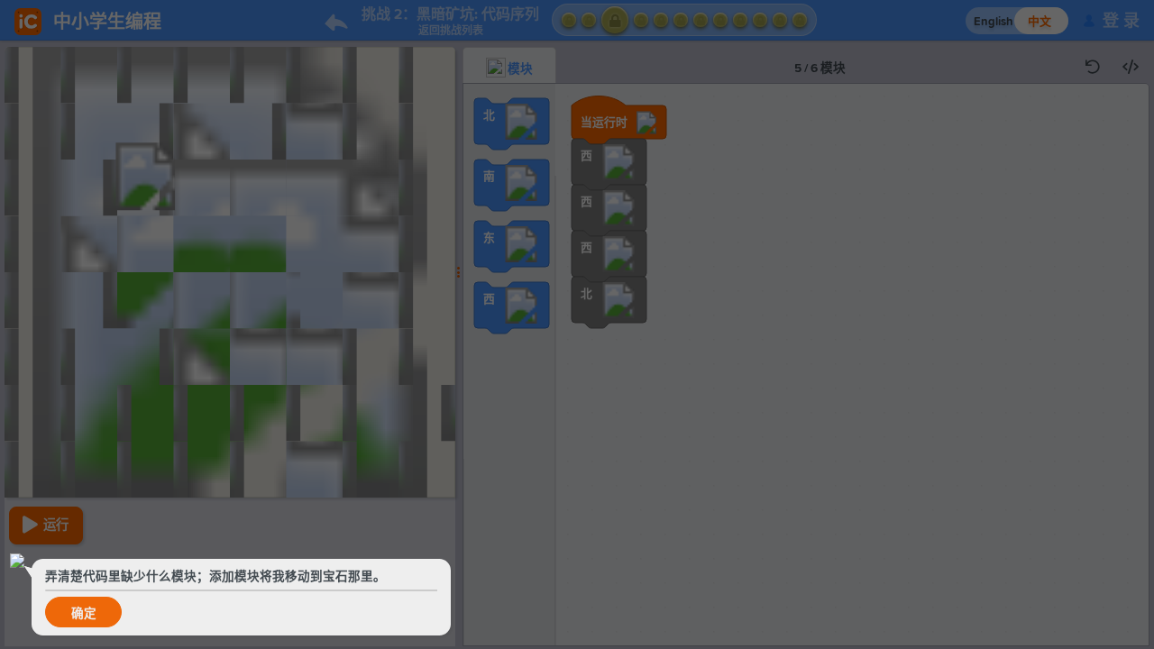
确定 (83, 614)
